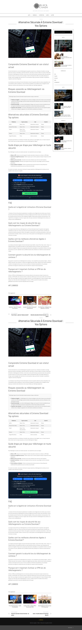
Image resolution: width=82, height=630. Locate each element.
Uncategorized (56, 82)
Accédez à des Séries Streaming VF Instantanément (29, 307)
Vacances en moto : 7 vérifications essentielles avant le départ (66, 57)
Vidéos (38, 623)
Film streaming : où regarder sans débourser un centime (44, 307)
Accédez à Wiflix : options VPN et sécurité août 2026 (30, 606)
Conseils (55, 76)
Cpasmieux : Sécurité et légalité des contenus (15, 307)
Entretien (56, 78)
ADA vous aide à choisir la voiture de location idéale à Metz (63, 95)
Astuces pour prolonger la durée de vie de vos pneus (63, 128)
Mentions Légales (33, 623)
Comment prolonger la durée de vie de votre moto (66, 66)
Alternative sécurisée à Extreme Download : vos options (39, 315)
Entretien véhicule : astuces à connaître (66, 149)
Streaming (41, 19)
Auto (55, 74)
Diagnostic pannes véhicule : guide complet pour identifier (66, 115)
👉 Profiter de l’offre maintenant (29, 193)
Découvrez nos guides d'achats (46, 623)
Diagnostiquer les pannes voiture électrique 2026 (66, 141)
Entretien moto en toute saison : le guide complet (63, 45)
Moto (55, 80)
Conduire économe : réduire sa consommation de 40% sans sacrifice (66, 107)
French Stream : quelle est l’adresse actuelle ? (20, 314)
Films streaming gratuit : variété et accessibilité (15, 606)
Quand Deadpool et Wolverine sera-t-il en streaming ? (44, 606)
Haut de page (70, 627)
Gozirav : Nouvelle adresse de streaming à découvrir (40, 613)
